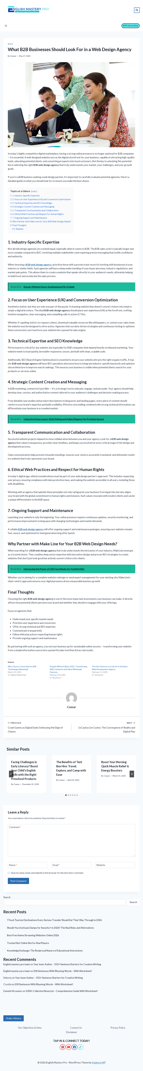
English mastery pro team (16, 964)
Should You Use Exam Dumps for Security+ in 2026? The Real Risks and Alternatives (50, 927)
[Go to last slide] (11, 774)
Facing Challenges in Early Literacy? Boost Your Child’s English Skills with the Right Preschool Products (24, 770)
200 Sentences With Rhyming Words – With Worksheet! (62, 971)
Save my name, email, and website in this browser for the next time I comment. (47, 873)
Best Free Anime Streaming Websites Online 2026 (33, 935)
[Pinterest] (62, 1047)
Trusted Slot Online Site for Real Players (28, 943)
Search (6, 897)
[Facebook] (74, 1047)
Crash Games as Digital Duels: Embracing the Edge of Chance (35, 727)
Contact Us (76, 1027)
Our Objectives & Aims (30, 1027)
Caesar (13, 56)
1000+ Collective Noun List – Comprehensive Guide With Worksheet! (62, 991)
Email (56, 865)
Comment (15, 827)
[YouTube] (68, 1047)
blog (10, 44)
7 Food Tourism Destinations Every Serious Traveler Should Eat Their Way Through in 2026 (54, 920)
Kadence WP (99, 1062)
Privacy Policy (117, 1027)
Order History (13, 1018)
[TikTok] (80, 1047)
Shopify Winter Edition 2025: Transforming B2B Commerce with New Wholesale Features (68, 669)
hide (34, 191)
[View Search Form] (137, 10)
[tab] (66, 795)
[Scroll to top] (6, 1057)
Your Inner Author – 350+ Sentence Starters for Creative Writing (67, 964)
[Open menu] (6, 26)
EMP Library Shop (130, 25)
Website (100, 865)
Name (13, 865)
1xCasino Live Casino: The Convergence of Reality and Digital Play (106, 727)
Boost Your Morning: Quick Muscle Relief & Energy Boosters (115, 766)
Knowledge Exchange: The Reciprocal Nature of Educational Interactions (45, 950)
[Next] (132, 774)
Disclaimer (71, 1032)
